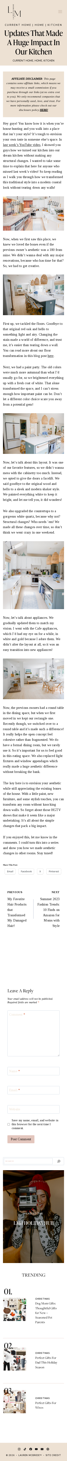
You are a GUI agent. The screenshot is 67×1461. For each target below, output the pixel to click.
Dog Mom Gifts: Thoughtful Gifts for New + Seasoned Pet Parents (46, 1312)
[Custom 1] (47, 1449)
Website (14, 1109)
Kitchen (55, 25)
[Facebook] (30, 1449)
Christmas (42, 1298)
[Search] (59, 1161)
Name (14, 1071)
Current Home (18, 25)
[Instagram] (19, 1449)
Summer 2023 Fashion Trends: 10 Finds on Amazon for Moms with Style (48, 909)
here (51, 356)
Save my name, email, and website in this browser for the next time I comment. (35, 1124)
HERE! (44, 109)
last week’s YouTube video (21, 145)
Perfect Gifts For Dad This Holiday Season (46, 1362)
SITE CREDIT (53, 1455)
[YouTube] (36, 1449)
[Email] (42, 1449)
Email (14, 1090)
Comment (17, 1015)
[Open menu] (60, 11)
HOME (39, 25)
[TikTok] (25, 1449)
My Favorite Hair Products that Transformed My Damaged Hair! (16, 909)
